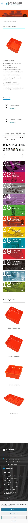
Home (4, 21)
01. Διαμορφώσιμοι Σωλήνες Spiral (13, 476)
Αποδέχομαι (14, 509)
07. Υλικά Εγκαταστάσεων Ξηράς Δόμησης (12, 497)
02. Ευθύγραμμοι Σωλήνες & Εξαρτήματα (11, 479)
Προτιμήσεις (14, 517)
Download (12, 108)
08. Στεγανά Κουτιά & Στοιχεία (12, 501)
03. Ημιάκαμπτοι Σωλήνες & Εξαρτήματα (11, 483)
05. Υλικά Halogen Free (10, 489)
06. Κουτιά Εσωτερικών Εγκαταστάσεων (10, 492)
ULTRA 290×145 (14, 413)
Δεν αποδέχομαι (14, 513)
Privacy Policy (14, 521)
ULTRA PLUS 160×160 (14, 356)
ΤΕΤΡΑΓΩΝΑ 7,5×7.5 (14, 385)
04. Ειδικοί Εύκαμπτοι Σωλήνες (12, 487)
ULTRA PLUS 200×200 (14, 328)
